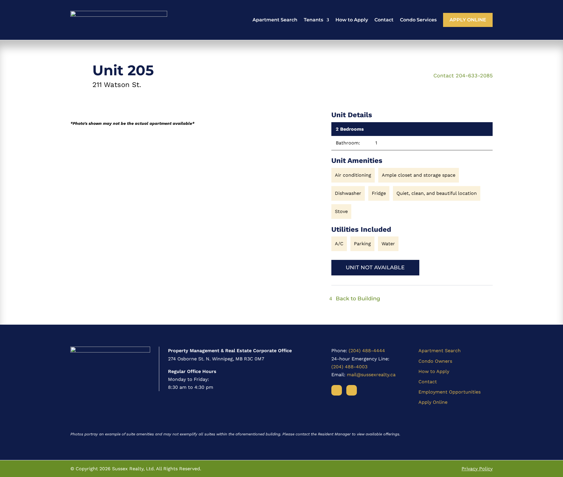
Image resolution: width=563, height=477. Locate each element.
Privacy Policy (477, 468)
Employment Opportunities (449, 392)
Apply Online (468, 20)
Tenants (313, 20)
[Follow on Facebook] (336, 390)
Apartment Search (274, 20)
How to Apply (351, 20)
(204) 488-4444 (367, 350)
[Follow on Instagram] (351, 390)
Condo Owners (435, 361)
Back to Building (358, 298)
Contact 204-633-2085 (463, 75)
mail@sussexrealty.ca (371, 374)
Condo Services (418, 20)
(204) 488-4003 (349, 366)
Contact (384, 20)
